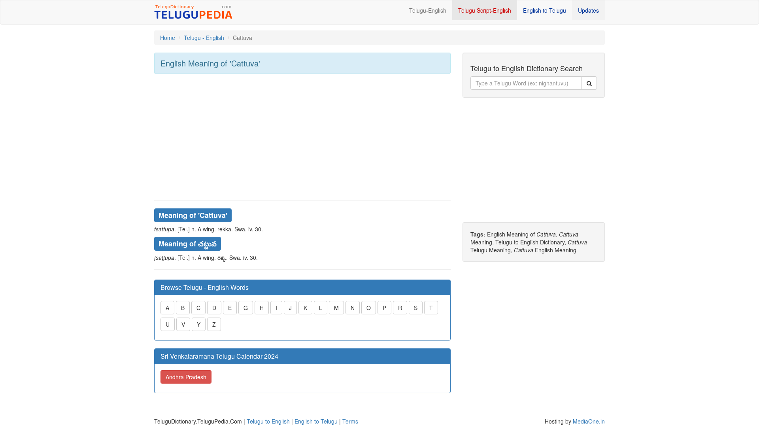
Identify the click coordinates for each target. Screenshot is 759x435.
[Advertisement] (302, 137)
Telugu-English (427, 10)
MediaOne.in (589, 421)
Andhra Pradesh (186, 377)
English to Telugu (544, 10)
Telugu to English (268, 421)
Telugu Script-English (484, 10)
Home (167, 38)
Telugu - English (204, 38)
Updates (588, 10)
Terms (350, 421)
